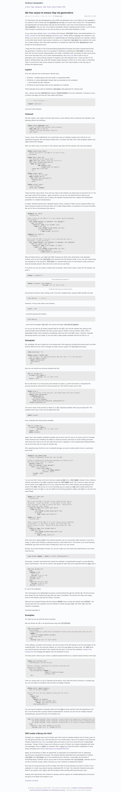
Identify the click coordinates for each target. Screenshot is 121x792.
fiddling (53, 33)
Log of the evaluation (34, 589)
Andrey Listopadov (34, 3)
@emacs (37, 16)
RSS (64, 7)
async (49, 16)
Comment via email (31, 780)
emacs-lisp (44, 16)
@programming (29, 16)
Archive (27, 7)
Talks (44, 7)
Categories (38, 7)
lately (45, 33)
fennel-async (58, 35)
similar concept (30, 35)
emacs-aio (69, 55)
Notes (49, 7)
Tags (32, 7)
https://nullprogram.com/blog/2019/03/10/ (54, 749)
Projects (59, 7)
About (54, 7)
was (49, 33)
